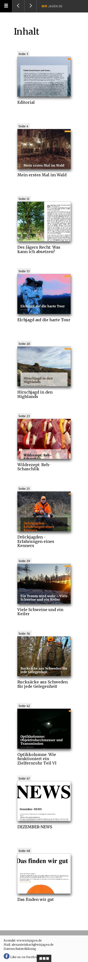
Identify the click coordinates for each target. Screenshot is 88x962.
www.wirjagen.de (29, 940)
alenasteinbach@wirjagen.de (32, 944)
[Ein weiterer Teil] (30, 6)
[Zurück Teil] (18, 6)
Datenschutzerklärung (20, 949)
